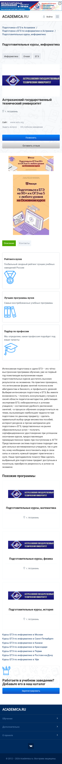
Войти (49, 17)
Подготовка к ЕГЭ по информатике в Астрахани (28, 31)
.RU (15, 16)
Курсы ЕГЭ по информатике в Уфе (20, 659)
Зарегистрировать (31, 691)
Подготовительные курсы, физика (31, 558)
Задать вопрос (9, 127)
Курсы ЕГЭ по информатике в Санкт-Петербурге (27, 638)
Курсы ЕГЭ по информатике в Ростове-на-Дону (27, 655)
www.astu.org (17, 122)
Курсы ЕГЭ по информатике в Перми (22, 651)
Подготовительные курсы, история (31, 609)
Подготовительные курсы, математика (31, 507)
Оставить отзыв (31, 145)
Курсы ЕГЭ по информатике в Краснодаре (24, 647)
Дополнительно (11, 727)
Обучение (7, 718)
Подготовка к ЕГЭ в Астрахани (19, 27)
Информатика (11, 56)
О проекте (7, 735)
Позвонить (31, 137)
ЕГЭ (37, 56)
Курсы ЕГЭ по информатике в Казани (22, 643)
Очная (26, 56)
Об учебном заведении (31, 127)
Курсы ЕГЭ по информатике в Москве (22, 634)
